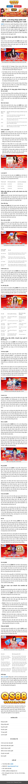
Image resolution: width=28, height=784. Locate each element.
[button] (2, 2)
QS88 (11, 764)
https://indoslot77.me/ (13, 766)
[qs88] (14, 2)
